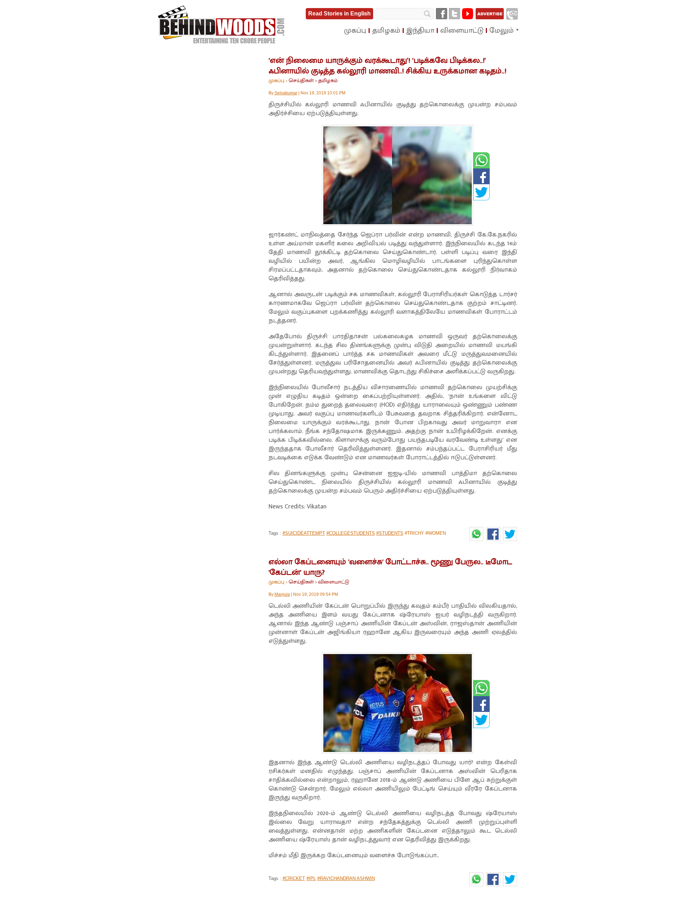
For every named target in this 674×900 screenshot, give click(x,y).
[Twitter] (454, 13)
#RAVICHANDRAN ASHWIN (346, 878)
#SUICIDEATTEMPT (304, 533)
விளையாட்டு (333, 582)
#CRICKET (294, 878)
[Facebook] (441, 13)
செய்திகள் (301, 80)
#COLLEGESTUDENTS (350, 533)
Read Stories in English (339, 13)
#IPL (311, 878)
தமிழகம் (328, 80)
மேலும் (501, 30)
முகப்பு (276, 80)
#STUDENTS (389, 533)
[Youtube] (467, 13)
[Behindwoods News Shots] (221, 25)
